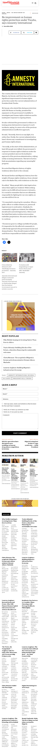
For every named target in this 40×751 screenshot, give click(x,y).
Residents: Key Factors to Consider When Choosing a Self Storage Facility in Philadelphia (30, 604)
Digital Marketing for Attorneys (29, 686)
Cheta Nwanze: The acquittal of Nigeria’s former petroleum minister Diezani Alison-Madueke (19, 359)
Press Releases (14, 465)
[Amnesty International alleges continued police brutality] (10, 282)
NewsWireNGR (8, 26)
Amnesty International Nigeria (21, 375)
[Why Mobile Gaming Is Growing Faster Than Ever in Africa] (6, 461)
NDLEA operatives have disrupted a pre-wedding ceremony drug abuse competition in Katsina (10, 445)
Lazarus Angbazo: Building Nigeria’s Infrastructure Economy (16, 368)
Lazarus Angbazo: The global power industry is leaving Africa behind (10, 720)
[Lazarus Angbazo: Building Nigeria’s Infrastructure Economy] (34, 461)
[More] (36, 32)
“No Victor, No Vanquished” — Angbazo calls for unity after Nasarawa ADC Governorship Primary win (9, 651)
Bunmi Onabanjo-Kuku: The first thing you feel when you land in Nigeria (30, 721)
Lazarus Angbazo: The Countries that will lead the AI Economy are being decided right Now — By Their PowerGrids (30, 651)
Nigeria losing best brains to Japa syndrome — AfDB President (31, 444)
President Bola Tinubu (22, 378)
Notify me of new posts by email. (13, 412)
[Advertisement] (20, 51)
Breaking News (23, 465)
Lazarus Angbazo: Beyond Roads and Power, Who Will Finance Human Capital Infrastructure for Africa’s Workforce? (10, 604)
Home (3, 12)
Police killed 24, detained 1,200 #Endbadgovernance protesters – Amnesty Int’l (9, 268)
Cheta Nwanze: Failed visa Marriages (9, 686)
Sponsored (5, 465)
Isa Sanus (7, 378)
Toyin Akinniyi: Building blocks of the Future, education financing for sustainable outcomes (19, 349)
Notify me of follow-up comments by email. (16, 409)
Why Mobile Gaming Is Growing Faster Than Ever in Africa (6, 470)
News (8, 12)
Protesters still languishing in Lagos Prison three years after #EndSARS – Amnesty (26, 268)
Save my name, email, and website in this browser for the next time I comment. (19, 405)
